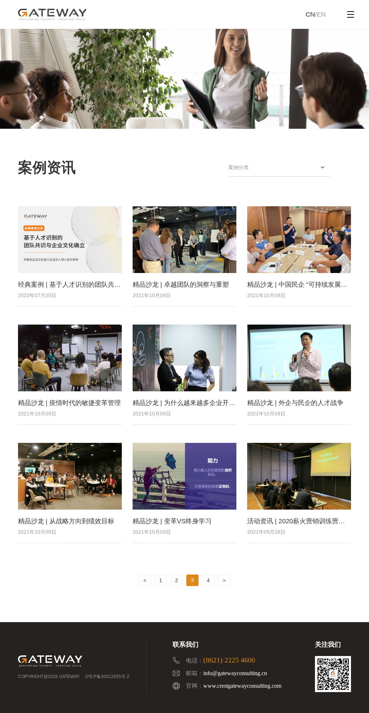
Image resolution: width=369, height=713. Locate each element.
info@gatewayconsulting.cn (235, 673)
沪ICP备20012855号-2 (107, 676)
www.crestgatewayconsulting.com (242, 686)
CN (310, 14)
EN (321, 14)
